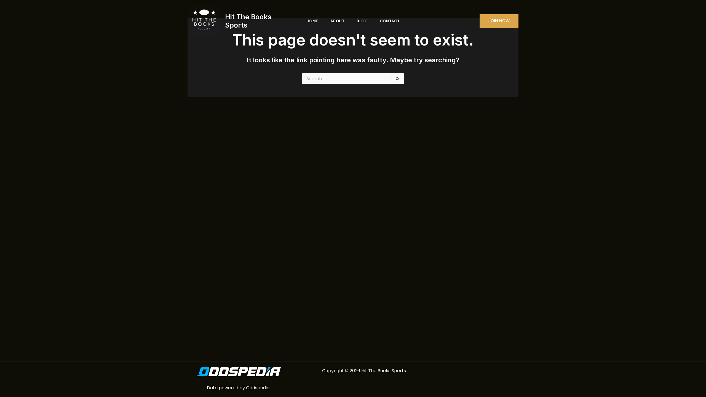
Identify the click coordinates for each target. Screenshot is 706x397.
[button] (499, 21)
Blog (362, 21)
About (337, 21)
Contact (390, 21)
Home (312, 21)
